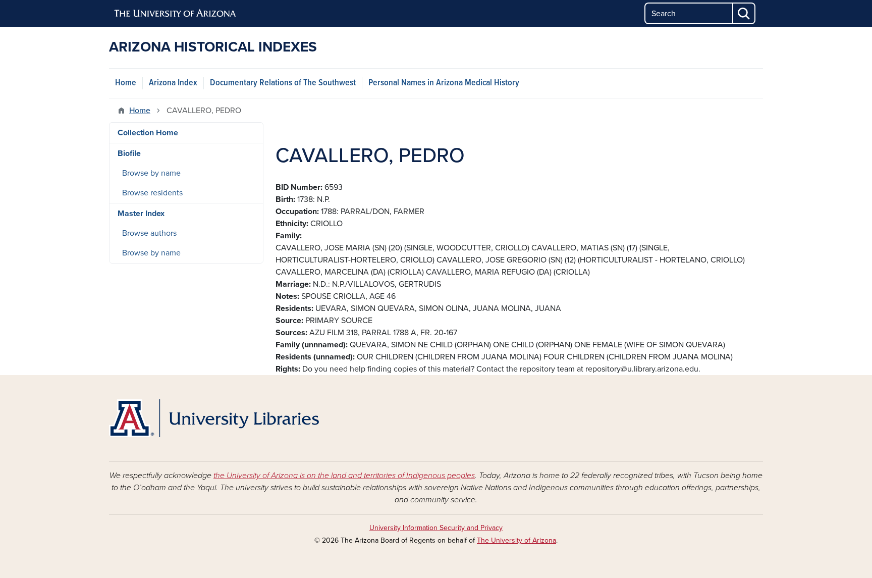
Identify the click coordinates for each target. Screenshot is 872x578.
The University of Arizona (516, 540)
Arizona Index (173, 83)
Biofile (129, 153)
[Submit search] (744, 13)
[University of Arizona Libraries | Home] (214, 418)
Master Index (141, 213)
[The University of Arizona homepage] (175, 13)
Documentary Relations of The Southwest (283, 83)
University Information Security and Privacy (436, 527)
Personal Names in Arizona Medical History (443, 83)
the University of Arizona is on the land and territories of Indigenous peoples (344, 475)
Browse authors (149, 233)
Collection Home (148, 133)
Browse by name (151, 173)
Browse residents (152, 193)
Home (125, 83)
